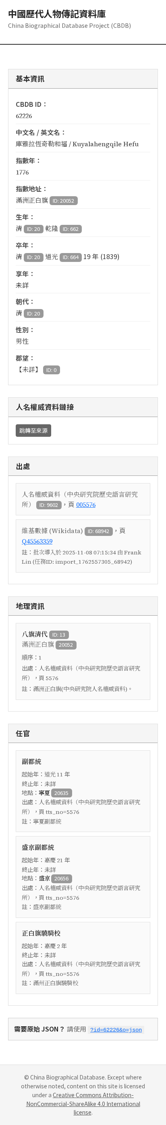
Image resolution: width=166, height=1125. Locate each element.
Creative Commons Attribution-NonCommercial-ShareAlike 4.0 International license (83, 1104)
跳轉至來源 (33, 430)
